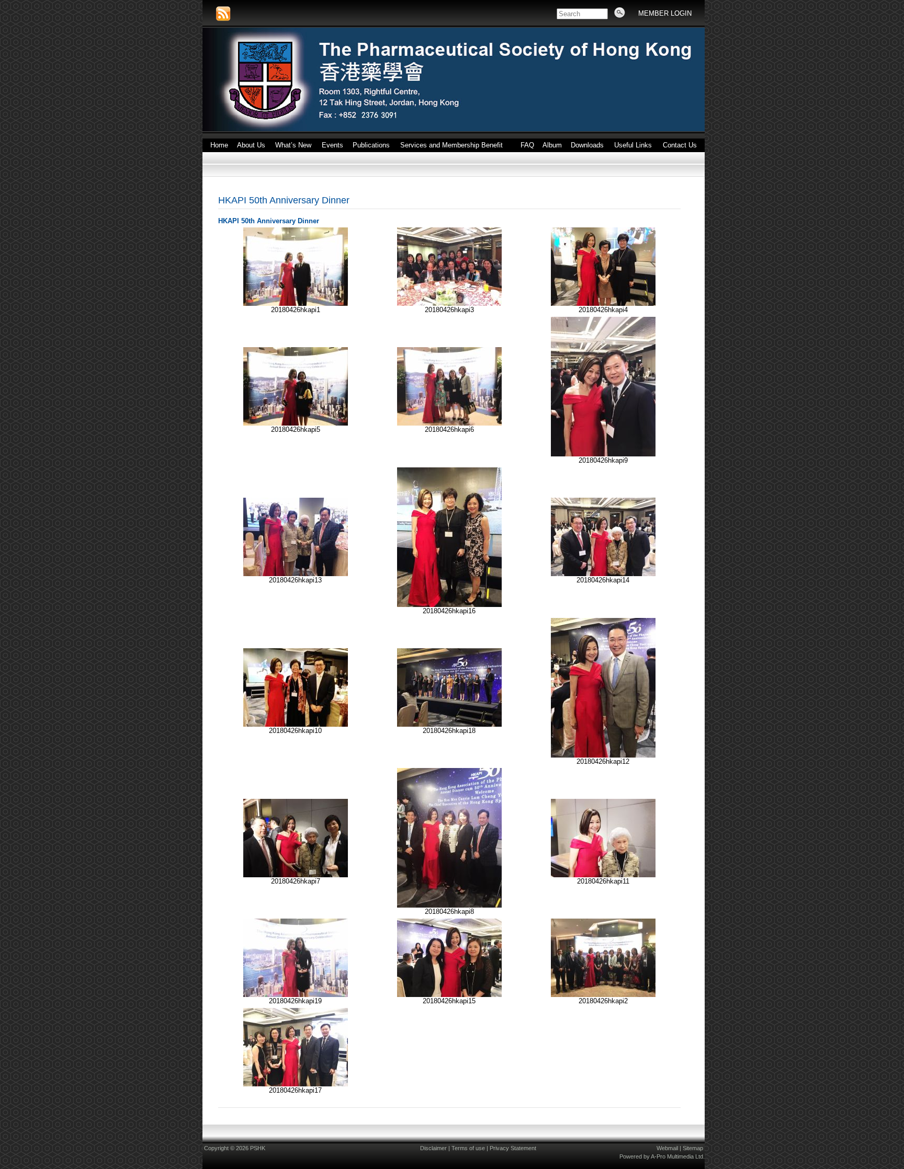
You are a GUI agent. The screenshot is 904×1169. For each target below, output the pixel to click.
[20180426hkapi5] (295, 423)
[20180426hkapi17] (295, 1084)
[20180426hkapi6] (449, 423)
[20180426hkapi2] (603, 995)
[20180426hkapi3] (449, 303)
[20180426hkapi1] (295, 303)
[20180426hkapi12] (603, 755)
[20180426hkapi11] (603, 875)
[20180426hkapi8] (449, 905)
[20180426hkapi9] (603, 454)
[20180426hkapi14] (603, 574)
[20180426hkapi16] (449, 605)
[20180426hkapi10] (295, 724)
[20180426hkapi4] (603, 303)
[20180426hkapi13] (295, 574)
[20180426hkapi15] (449, 995)
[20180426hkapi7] (295, 875)
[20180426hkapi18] (449, 724)
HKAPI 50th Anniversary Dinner (283, 200)
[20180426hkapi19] (295, 995)
